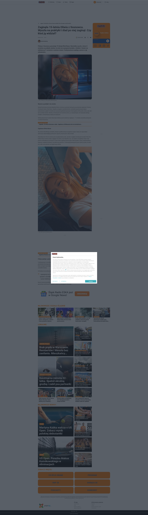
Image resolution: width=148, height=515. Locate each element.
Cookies (59, 277)
